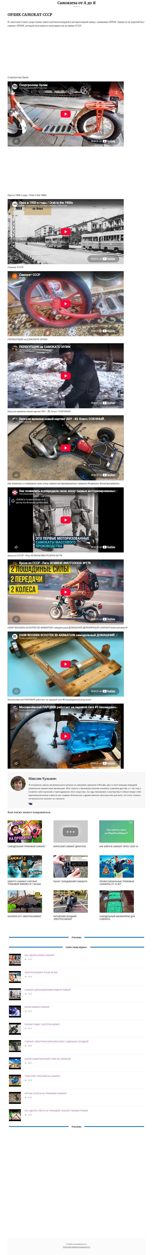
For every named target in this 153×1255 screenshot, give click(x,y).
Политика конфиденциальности (76, 1247)
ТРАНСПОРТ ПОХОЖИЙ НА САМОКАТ (42, 1076)
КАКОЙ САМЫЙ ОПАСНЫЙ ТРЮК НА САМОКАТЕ (48, 1058)
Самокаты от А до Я (76, 3)
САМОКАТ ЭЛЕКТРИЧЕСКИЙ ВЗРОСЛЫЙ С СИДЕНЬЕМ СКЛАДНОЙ (56, 1041)
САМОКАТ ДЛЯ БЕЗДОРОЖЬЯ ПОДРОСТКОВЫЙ (48, 989)
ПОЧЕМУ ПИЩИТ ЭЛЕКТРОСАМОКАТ (42, 1024)
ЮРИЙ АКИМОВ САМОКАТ (37, 1007)
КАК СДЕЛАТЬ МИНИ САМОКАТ (39, 955)
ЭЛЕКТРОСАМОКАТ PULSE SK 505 (41, 972)
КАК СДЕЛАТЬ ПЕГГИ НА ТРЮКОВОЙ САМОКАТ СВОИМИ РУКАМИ (56, 1110)
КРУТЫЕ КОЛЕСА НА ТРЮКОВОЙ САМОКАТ (46, 1093)
